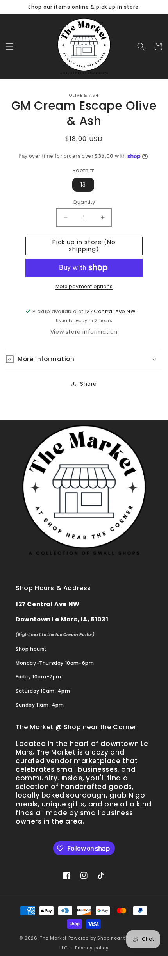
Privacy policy (92, 948)
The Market (53, 938)
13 (83, 185)
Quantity (84, 202)
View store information (84, 332)
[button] (9, 46)
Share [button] (88, 384)
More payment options (84, 286)
